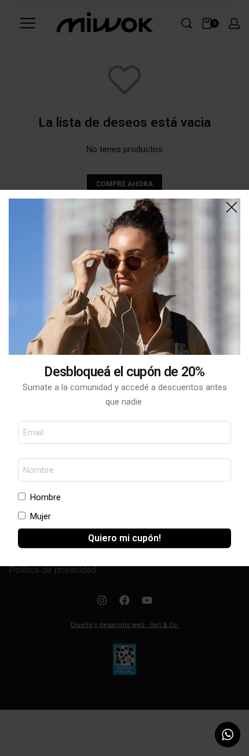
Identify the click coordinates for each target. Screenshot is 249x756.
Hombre (45, 497)
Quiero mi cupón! (124, 538)
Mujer (40, 516)
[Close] (231, 207)
